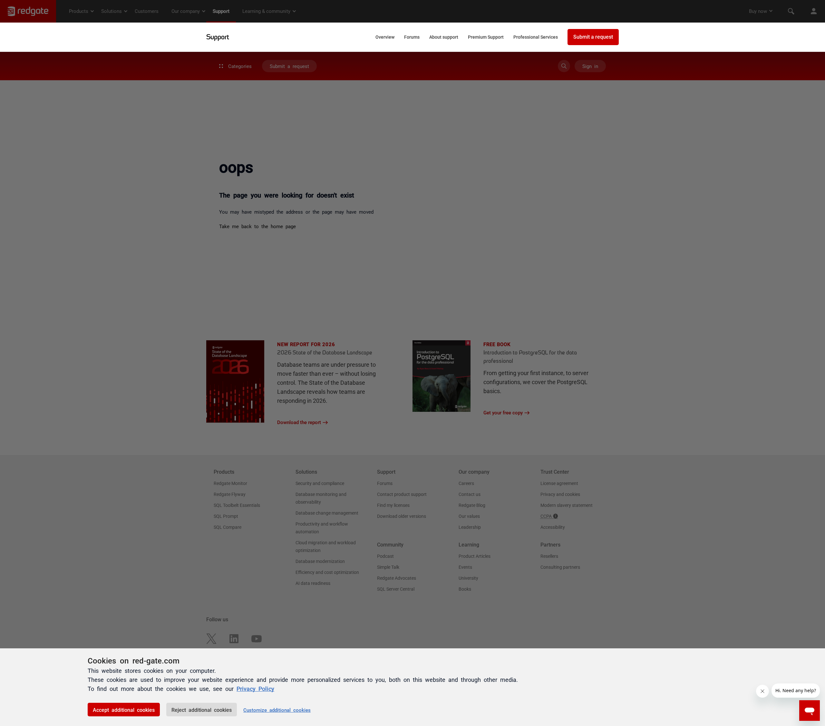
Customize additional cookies (277, 709)
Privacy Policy (255, 688)
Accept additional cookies (124, 709)
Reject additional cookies (201, 709)
